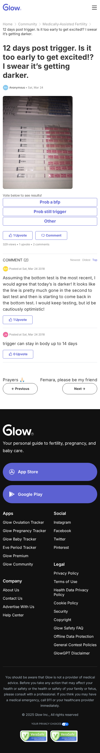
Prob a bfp (50, 202)
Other (50, 221)
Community (27, 24)
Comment (53, 235)
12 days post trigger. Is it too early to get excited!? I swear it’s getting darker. (50, 31)
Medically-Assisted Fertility (65, 24)
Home (8, 24)
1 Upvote (20, 235)
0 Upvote (20, 354)
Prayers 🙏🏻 (14, 379)
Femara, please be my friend (68, 379)
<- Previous (20, 389)
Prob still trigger (50, 211)
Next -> (79, 389)
